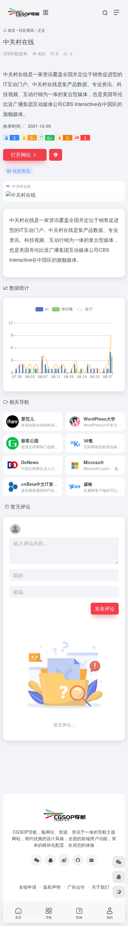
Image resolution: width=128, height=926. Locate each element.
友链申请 (27, 887)
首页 (11, 30)
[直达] (59, 421)
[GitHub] (77, 860)
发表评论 (105, 608)
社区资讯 (26, 30)
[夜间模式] (118, 892)
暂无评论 (20, 506)
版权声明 (52, 887)
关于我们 (100, 887)
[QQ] (50, 860)
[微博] (64, 860)
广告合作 (76, 887)
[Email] (91, 860)
